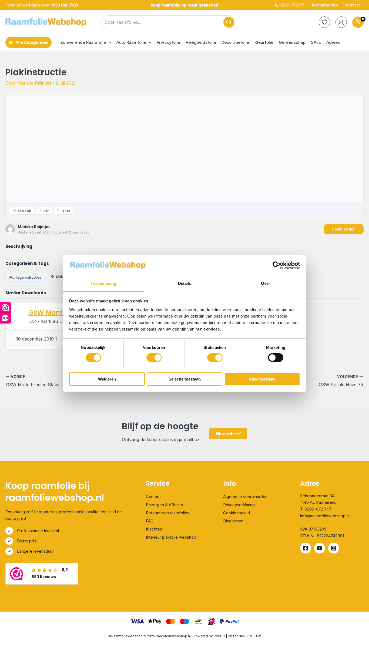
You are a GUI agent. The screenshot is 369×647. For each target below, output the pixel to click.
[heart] (324, 22)
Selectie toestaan (185, 379)
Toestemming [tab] (103, 283)
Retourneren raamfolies (167, 512)
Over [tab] (265, 283)
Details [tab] (184, 283)
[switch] (154, 357)
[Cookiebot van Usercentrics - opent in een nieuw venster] (276, 265)
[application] (108, 42)
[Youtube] (319, 548)
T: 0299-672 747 (315, 509)
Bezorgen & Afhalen (164, 504)
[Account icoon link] (341, 22)
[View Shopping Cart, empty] (358, 22)
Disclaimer (233, 520)
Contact (153, 496)
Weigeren (107, 379)
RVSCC (220, 636)
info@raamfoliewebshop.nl (325, 515)
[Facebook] (305, 548)
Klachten (154, 529)
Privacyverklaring (239, 504)
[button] (86, 42)
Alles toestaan (262, 379)
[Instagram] (333, 548)
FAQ (149, 520)
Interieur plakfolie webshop (171, 537)
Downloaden (344, 229)
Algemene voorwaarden (245, 496)
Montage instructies (25, 277)
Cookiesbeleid (236, 512)
